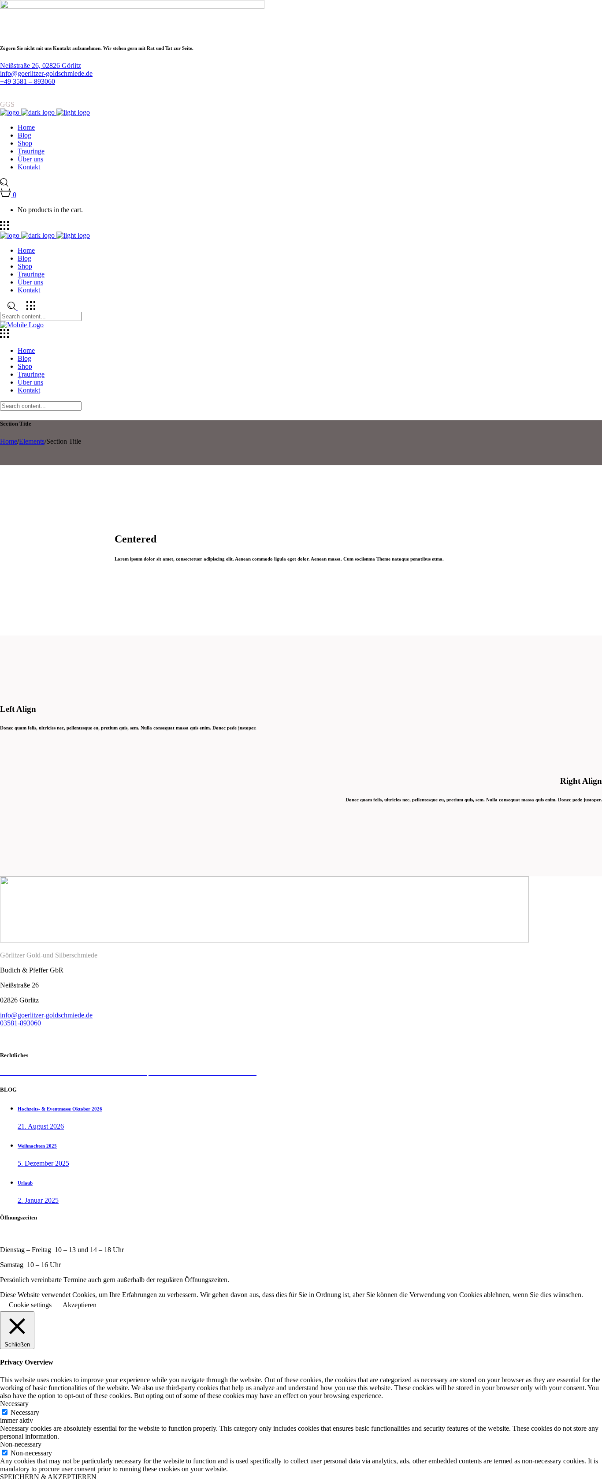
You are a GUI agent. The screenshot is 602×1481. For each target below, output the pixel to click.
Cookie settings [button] (30, 1305)
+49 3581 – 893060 (27, 81)
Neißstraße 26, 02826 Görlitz (40, 65)
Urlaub (25, 1183)
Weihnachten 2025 (37, 1145)
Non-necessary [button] (20, 1444)
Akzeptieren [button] (80, 1305)
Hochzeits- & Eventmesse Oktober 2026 (60, 1108)
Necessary (25, 1412)
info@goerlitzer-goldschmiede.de (46, 73)
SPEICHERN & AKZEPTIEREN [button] (48, 1477)
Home (8, 441)
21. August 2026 (41, 1126)
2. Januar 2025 (38, 1200)
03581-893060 (20, 1023)
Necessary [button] (14, 1403)
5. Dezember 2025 (43, 1163)
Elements (32, 441)
